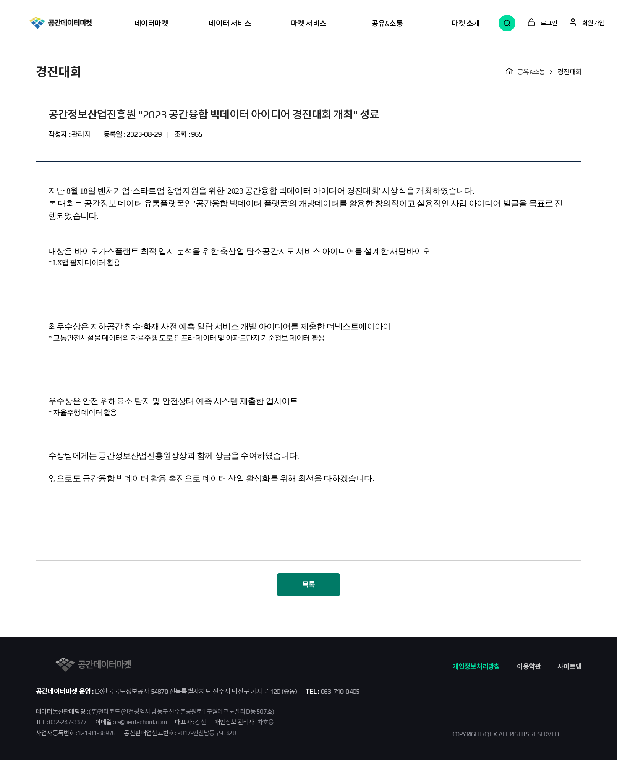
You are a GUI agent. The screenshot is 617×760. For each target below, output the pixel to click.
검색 (507, 23)
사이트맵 (569, 667)
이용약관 (529, 667)
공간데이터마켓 (61, 23)
